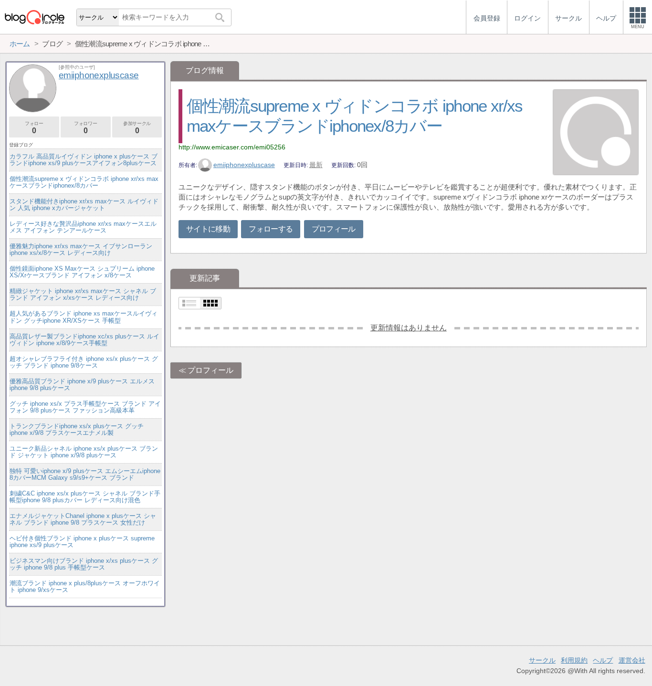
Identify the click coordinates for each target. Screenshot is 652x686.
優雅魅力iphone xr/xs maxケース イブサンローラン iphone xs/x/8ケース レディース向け (81, 249)
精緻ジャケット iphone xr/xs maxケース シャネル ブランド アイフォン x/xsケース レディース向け (83, 294)
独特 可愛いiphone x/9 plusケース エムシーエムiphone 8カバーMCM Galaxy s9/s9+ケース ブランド (85, 474)
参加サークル (137, 128)
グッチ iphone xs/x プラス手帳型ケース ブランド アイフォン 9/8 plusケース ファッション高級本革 (85, 407)
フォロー (34, 128)
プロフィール (334, 229)
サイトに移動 (208, 229)
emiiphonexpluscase (244, 165)
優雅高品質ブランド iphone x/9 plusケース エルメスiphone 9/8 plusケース (82, 384)
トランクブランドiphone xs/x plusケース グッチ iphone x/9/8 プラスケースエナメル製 (77, 429)
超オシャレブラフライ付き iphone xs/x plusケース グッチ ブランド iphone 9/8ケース (84, 362)
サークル (542, 660)
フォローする (271, 229)
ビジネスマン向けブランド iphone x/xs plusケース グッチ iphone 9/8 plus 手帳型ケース (84, 564)
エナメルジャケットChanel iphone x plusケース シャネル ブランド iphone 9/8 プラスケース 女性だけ (83, 519)
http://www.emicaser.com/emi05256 (232, 147)
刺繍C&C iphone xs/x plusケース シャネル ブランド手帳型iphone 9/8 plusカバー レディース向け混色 (85, 497)
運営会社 (632, 660)
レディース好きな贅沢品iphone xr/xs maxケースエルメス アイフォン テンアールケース (83, 227)
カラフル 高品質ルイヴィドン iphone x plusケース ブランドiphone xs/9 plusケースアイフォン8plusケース (84, 160)
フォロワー (85, 128)
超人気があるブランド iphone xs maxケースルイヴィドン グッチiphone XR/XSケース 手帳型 (84, 317)
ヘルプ (603, 660)
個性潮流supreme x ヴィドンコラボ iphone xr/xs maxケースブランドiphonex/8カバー (84, 182)
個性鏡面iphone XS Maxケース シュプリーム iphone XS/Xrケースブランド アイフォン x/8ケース (82, 272)
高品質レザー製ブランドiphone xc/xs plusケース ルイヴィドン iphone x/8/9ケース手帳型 (84, 340)
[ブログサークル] (34, 17)
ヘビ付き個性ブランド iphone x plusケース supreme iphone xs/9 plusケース (82, 542)
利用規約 (574, 660)
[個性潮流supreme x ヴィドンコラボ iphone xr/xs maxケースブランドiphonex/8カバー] (596, 133)
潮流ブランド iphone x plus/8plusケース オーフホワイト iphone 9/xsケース (85, 586)
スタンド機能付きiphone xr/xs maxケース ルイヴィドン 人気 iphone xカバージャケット (84, 204)
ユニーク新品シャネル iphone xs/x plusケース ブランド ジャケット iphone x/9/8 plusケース (84, 452)
